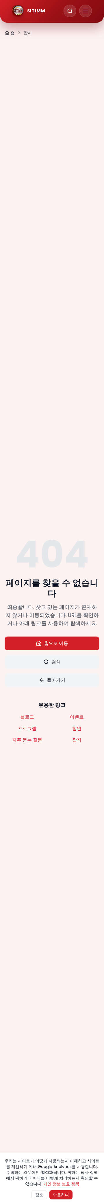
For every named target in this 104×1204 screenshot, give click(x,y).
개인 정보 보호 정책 (61, 1184)
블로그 (27, 717)
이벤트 (77, 717)
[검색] (70, 11)
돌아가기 (56, 680)
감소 (39, 1195)
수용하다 (61, 1195)
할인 (76, 728)
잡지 (76, 740)
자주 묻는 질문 (27, 740)
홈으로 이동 (56, 643)
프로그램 (27, 728)
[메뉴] (85, 11)
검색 (56, 661)
